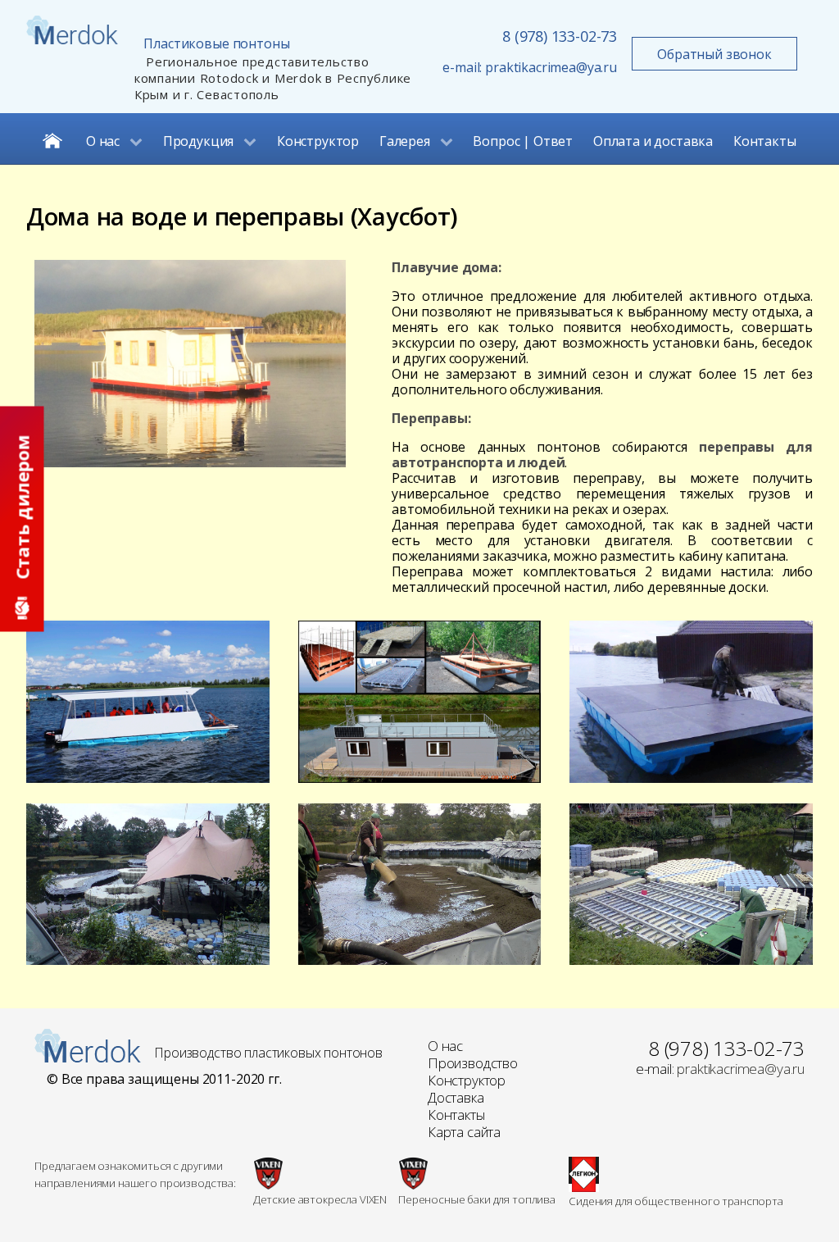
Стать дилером (22, 510)
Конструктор (467, 1080)
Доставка (456, 1097)
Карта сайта (464, 1131)
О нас (445, 1045)
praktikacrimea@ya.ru (551, 67)
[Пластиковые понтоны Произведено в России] (87, 1044)
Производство (473, 1062)
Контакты (456, 1114)
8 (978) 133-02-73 (559, 36)
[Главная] (54, 138)
